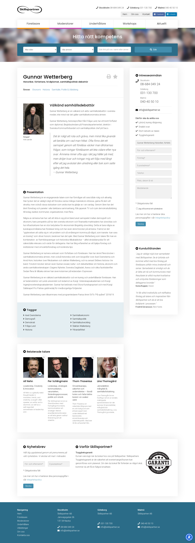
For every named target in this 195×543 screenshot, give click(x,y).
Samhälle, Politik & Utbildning (65, 89)
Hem (125, 14)
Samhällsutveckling (81, 322)
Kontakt (146, 14)
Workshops (129, 23)
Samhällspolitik (79, 319)
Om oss (134, 14)
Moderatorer (65, 23)
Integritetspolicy (162, 218)
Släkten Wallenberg (81, 326)
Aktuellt (161, 23)
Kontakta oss (23, 535)
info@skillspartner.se (149, 110)
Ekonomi (36, 89)
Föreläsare (33, 23)
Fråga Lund (30, 326)
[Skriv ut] (109, 76)
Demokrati (30, 322)
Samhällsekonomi (80, 315)
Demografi (30, 319)
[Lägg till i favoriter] (115, 76)
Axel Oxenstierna (33, 315)
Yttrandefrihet (78, 329)
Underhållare (97, 23)
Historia (46, 89)
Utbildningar (22, 528)
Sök (155, 49)
